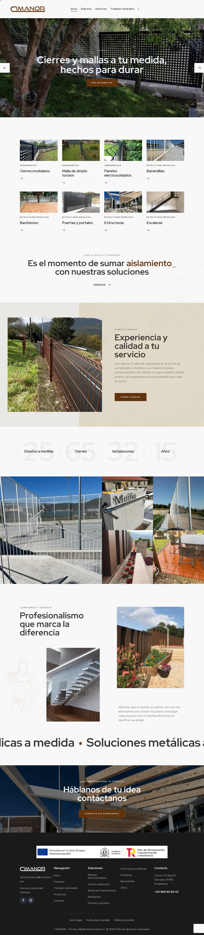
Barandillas (155, 171)
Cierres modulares (35, 171)
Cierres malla (168, 523)
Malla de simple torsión (74, 173)
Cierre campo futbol (166, 516)
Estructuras (114, 223)
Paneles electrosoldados (117, 173)
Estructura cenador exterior (166, 569)
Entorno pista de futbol (16, 569)
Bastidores (29, 223)
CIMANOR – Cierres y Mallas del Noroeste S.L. (80, 929)
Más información (102, 83)
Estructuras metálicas (161, 165)
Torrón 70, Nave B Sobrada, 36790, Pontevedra (164, 879)
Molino (110, 516)
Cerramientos (28, 165)
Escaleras (154, 223)
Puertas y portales (77, 223)
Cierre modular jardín (115, 569)
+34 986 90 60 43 (166, 892)
